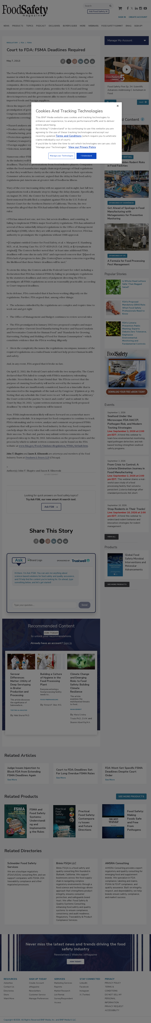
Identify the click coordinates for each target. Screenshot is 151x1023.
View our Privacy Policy (82, 147)
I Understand (86, 156)
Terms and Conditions (69, 136)
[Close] (117, 106)
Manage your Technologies (61, 156)
